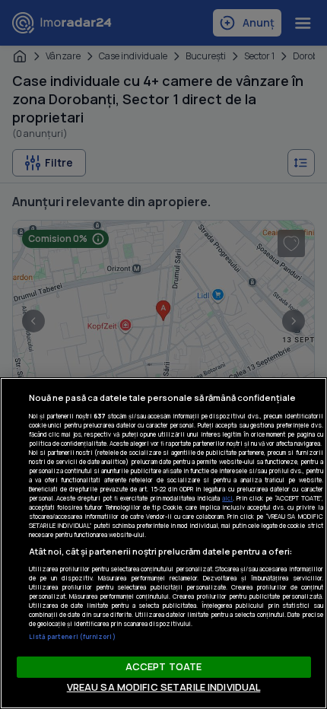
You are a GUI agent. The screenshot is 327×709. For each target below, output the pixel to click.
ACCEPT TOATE (163, 666)
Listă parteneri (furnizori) (72, 636)
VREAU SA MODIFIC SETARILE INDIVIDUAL (164, 687)
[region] (163, 543)
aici (227, 498)
